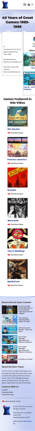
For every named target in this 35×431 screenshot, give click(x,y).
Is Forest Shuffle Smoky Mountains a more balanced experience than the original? (25, 309)
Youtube (5, 390)
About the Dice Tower (13, 401)
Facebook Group (8, 394)
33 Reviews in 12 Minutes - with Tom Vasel (25, 329)
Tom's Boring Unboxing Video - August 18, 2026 (24, 319)
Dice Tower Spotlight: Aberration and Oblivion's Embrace (25, 339)
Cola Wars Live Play (25, 359)
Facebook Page (7, 392)
